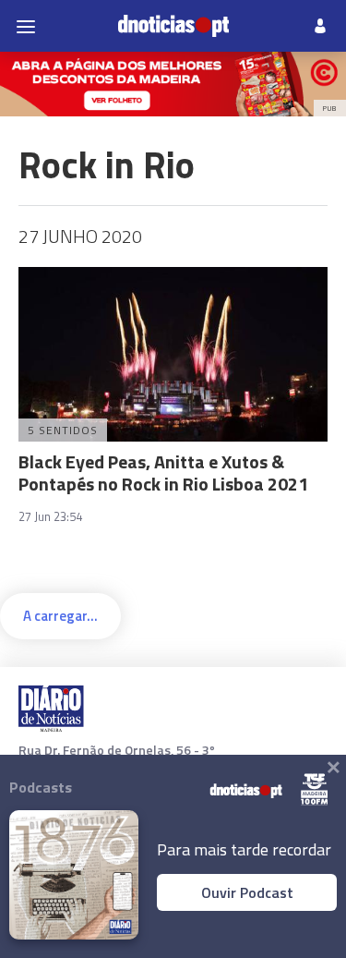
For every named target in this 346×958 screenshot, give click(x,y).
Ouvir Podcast (247, 892)
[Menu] (25, 25)
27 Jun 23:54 (50, 516)
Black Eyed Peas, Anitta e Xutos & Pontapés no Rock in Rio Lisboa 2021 (163, 472)
